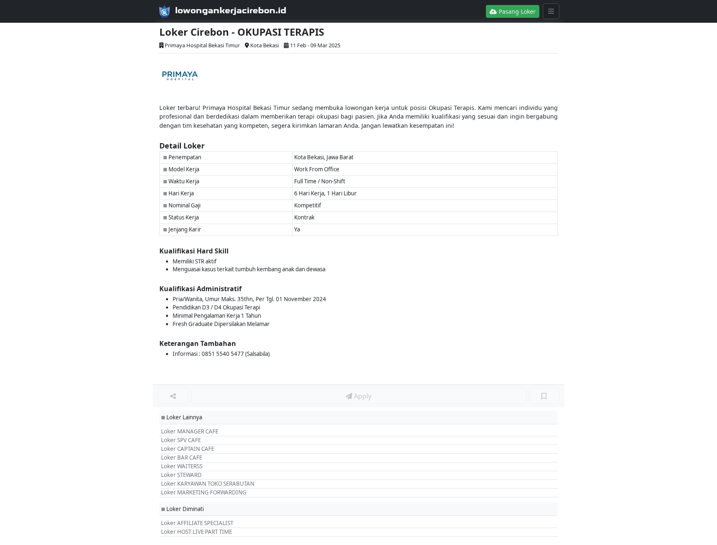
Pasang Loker (516, 11)
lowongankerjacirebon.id (230, 10)
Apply (361, 396)
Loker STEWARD (181, 475)
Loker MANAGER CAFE (189, 431)
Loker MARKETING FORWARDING (203, 492)
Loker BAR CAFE (181, 457)
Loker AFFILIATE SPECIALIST (197, 523)
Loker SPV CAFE (181, 440)
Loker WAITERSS (181, 466)
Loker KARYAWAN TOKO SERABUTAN (207, 483)
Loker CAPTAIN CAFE (187, 449)
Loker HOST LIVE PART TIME (196, 531)
